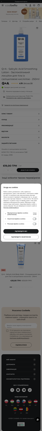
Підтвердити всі (21, 231)
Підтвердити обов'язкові (21, 237)
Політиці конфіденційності (11, 207)
